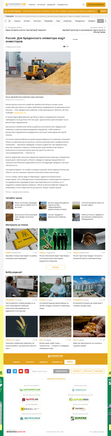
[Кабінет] (82, 362)
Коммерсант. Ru (20, 112)
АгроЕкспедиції (14, 11)
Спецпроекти (10, 300)
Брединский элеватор (21, 192)
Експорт (27, 21)
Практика (82, 11)
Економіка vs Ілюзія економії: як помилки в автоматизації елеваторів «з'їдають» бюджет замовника (52, 16)
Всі (10, 21)
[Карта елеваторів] (69, 362)
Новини (8, 253)
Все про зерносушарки (32, 11)
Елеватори (91, 11)
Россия (8, 192)
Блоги (41, 340)
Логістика (55, 11)
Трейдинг (63, 11)
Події (58, 21)
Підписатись (61, 371)
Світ (100, 21)
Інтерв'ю (42, 300)
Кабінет (103, 11)
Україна (17, 21)
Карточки (9, 340)
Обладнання (73, 11)
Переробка (46, 11)
